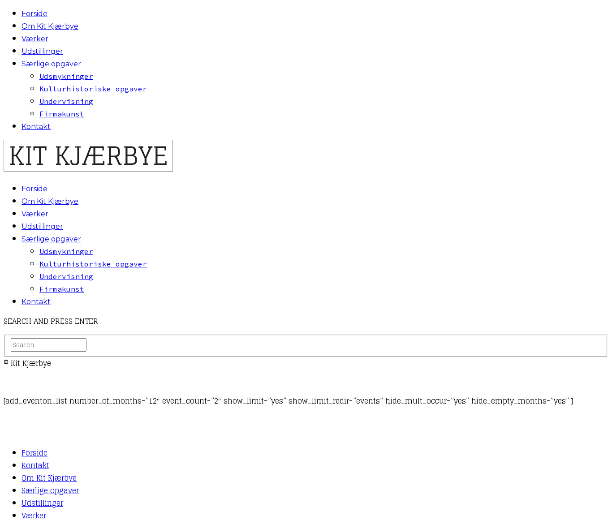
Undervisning (66, 101)
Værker (35, 38)
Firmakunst (61, 113)
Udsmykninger (66, 76)
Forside (34, 13)
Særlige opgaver (51, 64)
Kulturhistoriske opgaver (93, 88)
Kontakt (36, 126)
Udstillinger (42, 51)
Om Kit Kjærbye (50, 26)
